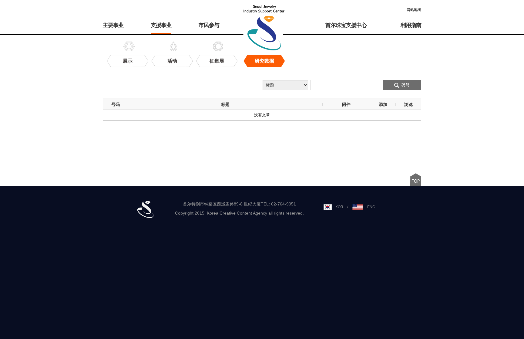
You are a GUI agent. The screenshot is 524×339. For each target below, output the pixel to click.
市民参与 (209, 25)
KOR (339, 207)
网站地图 (414, 10)
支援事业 (161, 25)
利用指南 (411, 25)
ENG (371, 207)
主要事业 (113, 25)
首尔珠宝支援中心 (346, 25)
